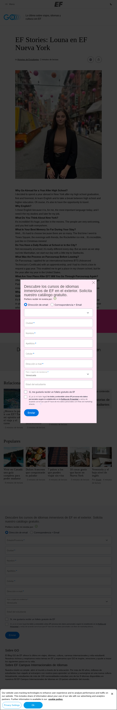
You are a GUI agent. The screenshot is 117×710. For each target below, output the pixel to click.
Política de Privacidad (69, 399)
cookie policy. (55, 699)
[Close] (112, 693)
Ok (33, 705)
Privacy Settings (12, 705)
